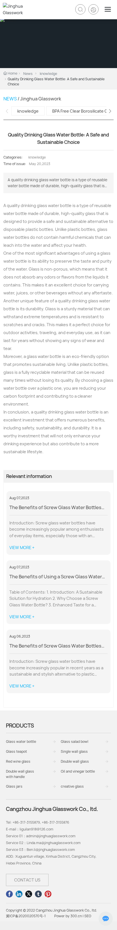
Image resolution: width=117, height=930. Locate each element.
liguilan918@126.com (36, 829)
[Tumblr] (38, 893)
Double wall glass (75, 761)
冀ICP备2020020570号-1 (26, 916)
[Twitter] (28, 893)
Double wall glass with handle (20, 774)
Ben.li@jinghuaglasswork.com (51, 849)
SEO (87, 916)
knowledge (48, 73)
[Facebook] (9, 893)
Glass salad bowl (74, 741)
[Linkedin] (19, 893)
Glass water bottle (21, 741)
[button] (110, 111)
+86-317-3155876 (55, 822)
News (28, 73)
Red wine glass (18, 761)
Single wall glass (74, 751)
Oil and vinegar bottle (78, 771)
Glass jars (14, 786)
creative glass (72, 786)
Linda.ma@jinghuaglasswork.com (54, 842)
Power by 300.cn (68, 916)
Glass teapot (16, 751)
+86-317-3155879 (26, 822)
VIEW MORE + (21, 547)
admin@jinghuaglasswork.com (51, 836)
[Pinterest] (48, 893)
